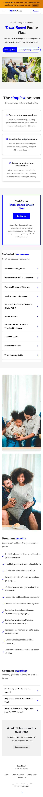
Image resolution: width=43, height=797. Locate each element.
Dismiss (35, 5)
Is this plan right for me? (29, 50)
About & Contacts (18, 775)
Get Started (21, 216)
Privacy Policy (31, 775)
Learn (7, 775)
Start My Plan (10, 50)
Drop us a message (21, 747)
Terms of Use (22, 777)
